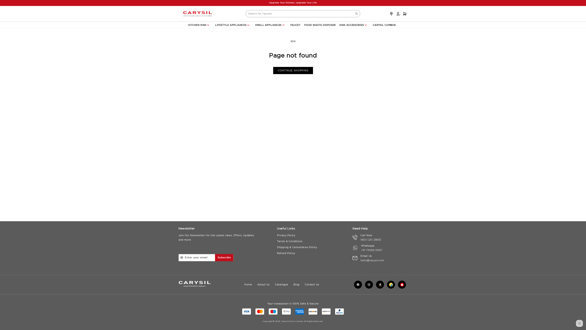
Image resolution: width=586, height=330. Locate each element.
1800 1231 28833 (370, 239)
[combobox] (303, 13)
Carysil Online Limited (292, 321)
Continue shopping (293, 70)
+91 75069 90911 (371, 250)
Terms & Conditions (289, 241)
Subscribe (224, 257)
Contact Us (312, 284)
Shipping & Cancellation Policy (297, 247)
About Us (263, 284)
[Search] (356, 13)
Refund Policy (286, 253)
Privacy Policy (286, 235)
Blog (296, 284)
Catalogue (281, 284)
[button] (404, 13)
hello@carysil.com (372, 260)
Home (248, 284)
